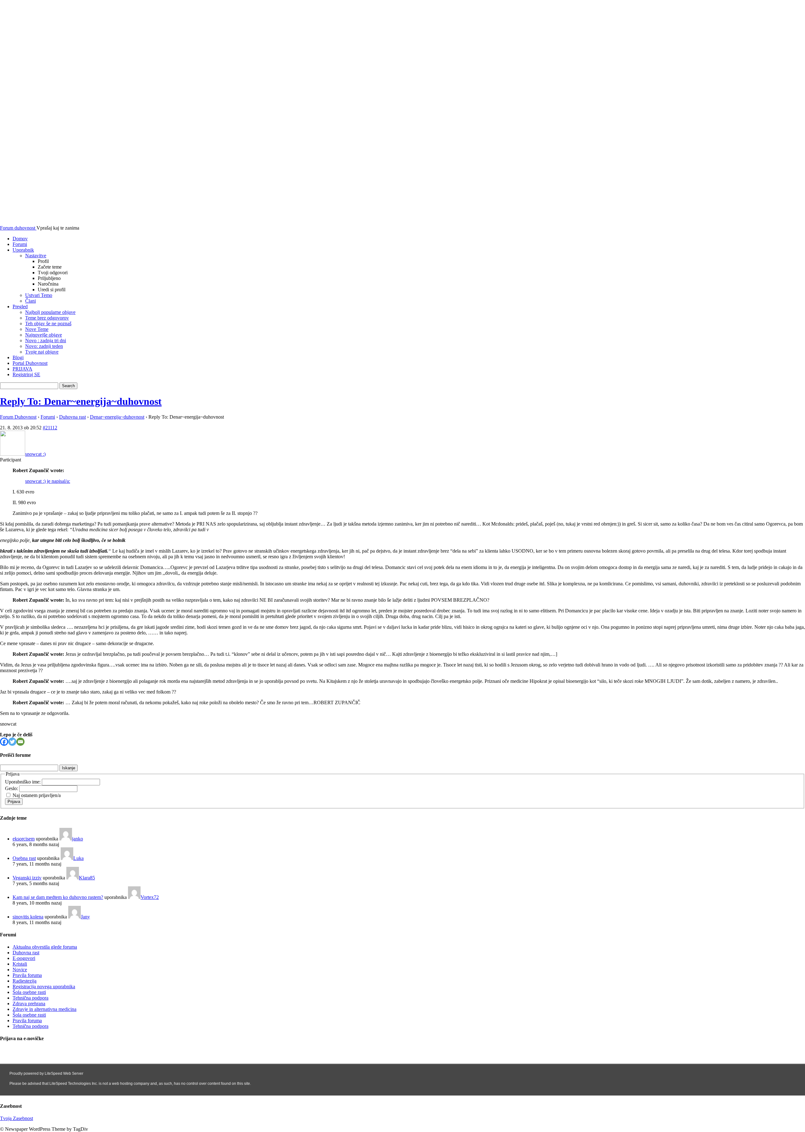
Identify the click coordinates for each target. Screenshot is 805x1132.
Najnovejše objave (43, 334)
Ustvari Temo (38, 295)
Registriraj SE (26, 374)
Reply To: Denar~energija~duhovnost (81, 401)
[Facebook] (4, 742)
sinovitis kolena (28, 916)
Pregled (20, 306)
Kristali (20, 964)
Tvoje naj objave (41, 351)
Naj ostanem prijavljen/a (37, 795)
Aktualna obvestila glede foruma (45, 947)
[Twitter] (12, 742)
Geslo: (12, 788)
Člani (30, 301)
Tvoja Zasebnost (16, 1118)
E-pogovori (24, 958)
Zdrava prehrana (29, 1003)
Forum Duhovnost (18, 417)
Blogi (18, 357)
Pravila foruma (27, 975)
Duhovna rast (72, 417)
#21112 (50, 427)
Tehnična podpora (30, 998)
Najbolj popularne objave (50, 312)
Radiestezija (24, 981)
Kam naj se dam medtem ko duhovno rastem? (58, 897)
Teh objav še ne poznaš (48, 323)
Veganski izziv (27, 877)
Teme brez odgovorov (47, 318)
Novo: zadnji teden (44, 346)
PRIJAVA (22, 368)
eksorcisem (24, 838)
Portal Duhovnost (30, 363)
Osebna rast (24, 858)
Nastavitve (35, 255)
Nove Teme (36, 329)
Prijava (14, 801)
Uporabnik (23, 250)
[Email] (20, 742)
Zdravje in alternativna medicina (44, 1009)
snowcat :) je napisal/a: (47, 481)
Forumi (20, 244)
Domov (20, 238)
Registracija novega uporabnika (44, 986)
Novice (20, 969)
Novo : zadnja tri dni (45, 340)
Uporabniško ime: (23, 781)
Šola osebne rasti (29, 992)
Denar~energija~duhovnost (117, 417)
